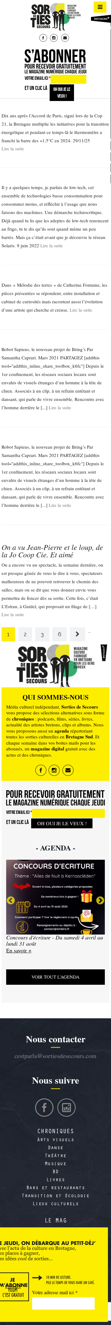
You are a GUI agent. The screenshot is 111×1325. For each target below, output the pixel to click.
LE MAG (55, 1221)
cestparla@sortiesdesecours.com (55, 1056)
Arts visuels (55, 1140)
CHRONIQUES (55, 1132)
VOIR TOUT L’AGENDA (55, 977)
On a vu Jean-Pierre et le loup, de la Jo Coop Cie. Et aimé (52, 550)
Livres (55, 1180)
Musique (55, 1164)
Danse (55, 1148)
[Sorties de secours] (55, 17)
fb (43, 38)
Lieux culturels (55, 1204)
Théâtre (55, 1156)
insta (54, 38)
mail (65, 38)
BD (55, 1172)
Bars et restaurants (55, 1188)
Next (100, 900)
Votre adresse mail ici (55, 1292)
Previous (10, 900)
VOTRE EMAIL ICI (38, 78)
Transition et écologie (55, 1196)
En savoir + (19, 956)
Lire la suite (13, 148)
